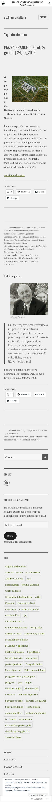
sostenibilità (17, 258)
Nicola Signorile (14, 657)
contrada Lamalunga (18, 234)
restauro (10, 694)
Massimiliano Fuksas (16, 639)
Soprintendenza (14, 706)
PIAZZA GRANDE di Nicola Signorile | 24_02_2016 (25, 49)
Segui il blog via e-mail (16, 500)
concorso (10, 609)
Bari (29, 578)
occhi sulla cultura (15, 17)
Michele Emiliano (14, 651)
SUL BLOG (10, 759)
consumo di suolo (29, 609)
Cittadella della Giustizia (18, 596)
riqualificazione (17, 255)
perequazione (28, 246)
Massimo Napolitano (16, 645)
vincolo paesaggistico (17, 731)
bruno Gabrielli (30, 584)
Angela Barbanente (15, 566)
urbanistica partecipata (18, 725)
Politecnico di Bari (34, 670)
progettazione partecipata (20, 676)
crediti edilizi (12, 615)
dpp (25, 615)
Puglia (28, 682)
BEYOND (9, 773)
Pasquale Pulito (33, 664)
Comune (9, 603)
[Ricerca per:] (23, 457)
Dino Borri (19, 237)
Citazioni (11, 433)
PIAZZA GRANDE (13, 766)
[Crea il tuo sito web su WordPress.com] (26, 3)
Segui (10, 535)
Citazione (42, 430)
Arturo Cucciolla (14, 578)
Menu (43, 17)
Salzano (32, 437)
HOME (7, 752)
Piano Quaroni (13, 670)
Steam (26, 258)
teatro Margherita (36, 712)
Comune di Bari (26, 603)
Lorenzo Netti (13, 633)
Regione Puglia (22, 249)
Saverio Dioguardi (36, 700)
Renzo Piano (31, 688)
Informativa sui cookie (22, 790)
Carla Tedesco (13, 590)
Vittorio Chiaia (13, 737)
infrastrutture (34, 237)
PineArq (38, 246)
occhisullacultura (16, 227)
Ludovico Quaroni (34, 633)
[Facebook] (7, 483)
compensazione (21, 231)
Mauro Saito (31, 240)
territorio (10, 719)
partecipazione (13, 664)
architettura (9, 437)
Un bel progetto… (13, 276)
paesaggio (17, 246)
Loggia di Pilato (18, 240)
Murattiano (33, 651)
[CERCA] (45, 457)
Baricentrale (12, 584)
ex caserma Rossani (16, 627)
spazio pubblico (13, 712)
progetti (10, 682)
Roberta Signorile (28, 694)
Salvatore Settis (14, 700)
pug (20, 682)
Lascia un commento (31, 440)
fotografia (36, 627)
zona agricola (21, 261)
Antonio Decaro (14, 572)
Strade (39, 437)
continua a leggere (14, 175)
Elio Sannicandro (14, 621)
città (37, 596)
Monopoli (16, 243)
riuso (27, 255)
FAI (25, 237)
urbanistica (13, 440)
